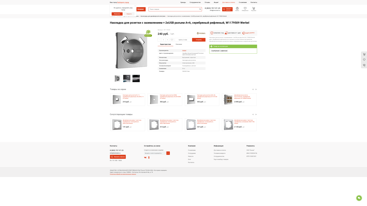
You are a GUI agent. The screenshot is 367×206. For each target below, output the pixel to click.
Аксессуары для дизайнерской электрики (153, 16)
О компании (192, 150)
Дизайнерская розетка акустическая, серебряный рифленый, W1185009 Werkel (242, 96)
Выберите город (123, 2)
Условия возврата (219, 153)
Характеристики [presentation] (165, 44)
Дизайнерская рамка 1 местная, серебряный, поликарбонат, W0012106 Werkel (206, 121)
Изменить (117, 14)
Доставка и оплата (220, 150)
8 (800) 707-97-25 (212, 8)
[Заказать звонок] (364, 65)
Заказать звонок (119, 157)
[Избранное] (364, 59)
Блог (189, 159)
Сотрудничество (219, 156)
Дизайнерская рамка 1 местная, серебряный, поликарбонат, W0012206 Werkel (132, 121)
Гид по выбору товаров (221, 159)
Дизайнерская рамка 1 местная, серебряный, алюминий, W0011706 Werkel (244, 121)
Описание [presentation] (179, 44)
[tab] (165, 44)
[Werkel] (201, 33)
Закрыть (129, 14)
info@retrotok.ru (215, 10)
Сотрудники (192, 153)
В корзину (199, 40)
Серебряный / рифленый (219, 51)
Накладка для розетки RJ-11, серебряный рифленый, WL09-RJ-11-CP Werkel (133, 96)
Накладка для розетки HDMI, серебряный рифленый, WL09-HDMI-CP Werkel (170, 96)
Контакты (191, 162)
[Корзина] (364, 54)
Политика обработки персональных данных (123, 174)
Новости (190, 156)
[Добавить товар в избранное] (172, 40)
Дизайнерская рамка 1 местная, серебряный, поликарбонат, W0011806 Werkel (169, 121)
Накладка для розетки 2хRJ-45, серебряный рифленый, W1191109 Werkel (207, 96)
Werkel (184, 50)
